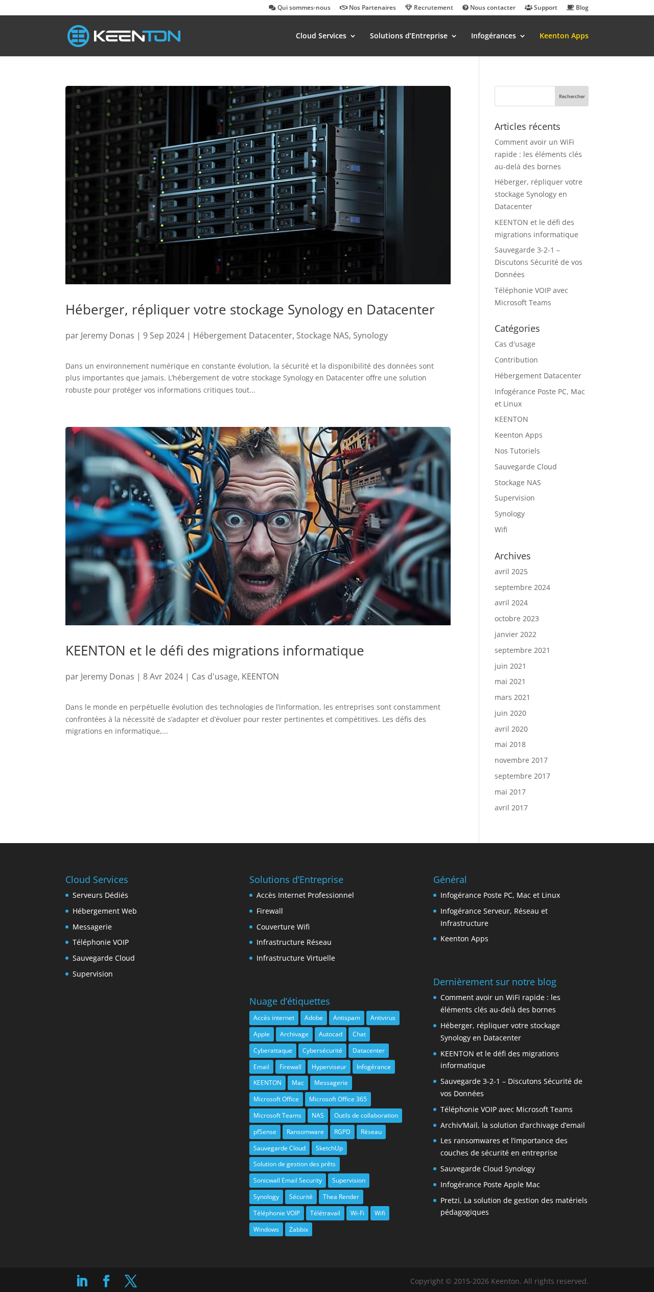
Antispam (346, 1017)
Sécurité (301, 1196)
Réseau (371, 1131)
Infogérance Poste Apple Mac (490, 1184)
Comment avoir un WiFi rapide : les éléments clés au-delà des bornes (538, 154)
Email (261, 1066)
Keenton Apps (564, 36)
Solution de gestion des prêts (294, 1164)
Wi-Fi (357, 1213)
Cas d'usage (215, 676)
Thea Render (341, 1196)
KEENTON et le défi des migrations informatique (214, 650)
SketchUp (329, 1148)
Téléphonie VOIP (101, 942)
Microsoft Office (276, 1099)
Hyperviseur (329, 1066)
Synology (370, 335)
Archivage (294, 1034)
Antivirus (382, 1017)
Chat (359, 1034)
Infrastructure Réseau (294, 942)
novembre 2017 (521, 760)
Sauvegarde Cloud (526, 466)
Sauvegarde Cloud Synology (487, 1168)
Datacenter (369, 1050)
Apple (261, 1034)
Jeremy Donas (107, 335)
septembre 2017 (522, 776)
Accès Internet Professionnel (305, 895)
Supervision (515, 498)
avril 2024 (511, 602)
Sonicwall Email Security (287, 1180)
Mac (298, 1082)
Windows (266, 1229)
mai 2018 (510, 744)
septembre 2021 (522, 650)
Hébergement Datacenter (242, 335)
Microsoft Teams (277, 1115)
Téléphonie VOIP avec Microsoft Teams (506, 1109)
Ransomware (305, 1131)
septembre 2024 (522, 587)
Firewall (269, 911)
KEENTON (260, 676)
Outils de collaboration (366, 1115)
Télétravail (325, 1213)
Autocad (330, 1034)
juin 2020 (510, 713)
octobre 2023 (517, 618)
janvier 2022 (515, 634)
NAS (318, 1115)
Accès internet (273, 1017)
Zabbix (298, 1229)
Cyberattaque (272, 1050)
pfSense (264, 1131)
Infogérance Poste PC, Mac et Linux (500, 895)
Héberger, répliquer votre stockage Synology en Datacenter (250, 309)
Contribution (516, 360)
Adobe (314, 1017)
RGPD (342, 1131)
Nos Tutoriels (517, 451)
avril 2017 (511, 807)
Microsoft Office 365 (338, 1099)
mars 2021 (512, 697)
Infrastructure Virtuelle (295, 958)
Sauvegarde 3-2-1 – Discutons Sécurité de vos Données (538, 262)
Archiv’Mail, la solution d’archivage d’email (512, 1125)
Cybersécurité (322, 1050)
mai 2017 (510, 792)
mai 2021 (510, 681)
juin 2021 (510, 666)
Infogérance (374, 1066)
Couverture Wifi (283, 927)
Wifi (501, 529)
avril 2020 (511, 729)
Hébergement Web (105, 911)
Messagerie (92, 927)
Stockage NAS (322, 335)
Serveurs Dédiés (100, 895)
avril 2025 (511, 571)
